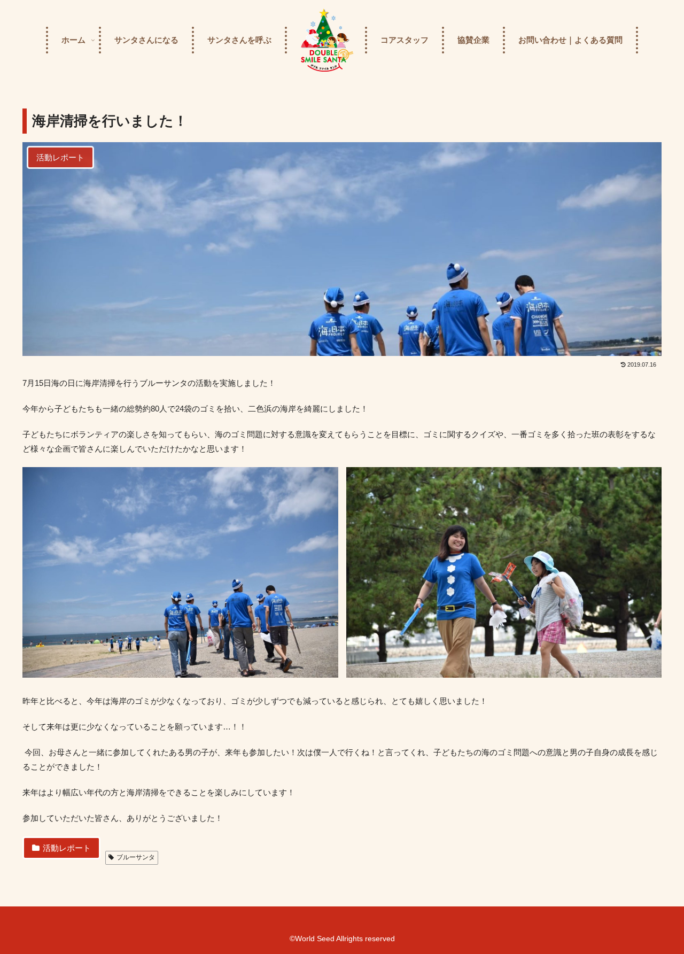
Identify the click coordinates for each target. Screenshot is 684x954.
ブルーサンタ (135, 857)
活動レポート (67, 847)
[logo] (326, 40)
